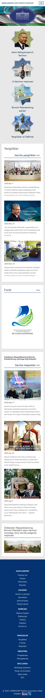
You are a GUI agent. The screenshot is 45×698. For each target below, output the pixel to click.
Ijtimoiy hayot (22, 600)
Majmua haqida (22, 613)
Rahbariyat (22, 616)
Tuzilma (22, 619)
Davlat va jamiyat (22, 594)
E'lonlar (22, 643)
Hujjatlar (22, 623)
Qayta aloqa (22, 674)
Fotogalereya (22, 655)
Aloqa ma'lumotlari (22, 671)
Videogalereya (22, 658)
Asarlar (22, 578)
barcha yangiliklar (27, 155)
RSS (22, 677)
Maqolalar (23, 646)
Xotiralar (22, 585)
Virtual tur (22, 626)
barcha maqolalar (27, 365)
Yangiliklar (22, 639)
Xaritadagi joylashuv (22, 667)
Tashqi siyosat (22, 604)
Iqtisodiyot (22, 597)
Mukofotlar (22, 582)
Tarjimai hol (22, 575)
